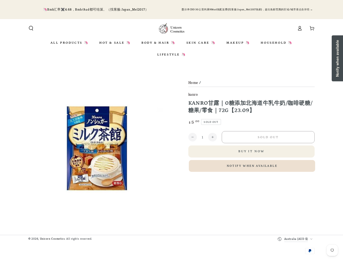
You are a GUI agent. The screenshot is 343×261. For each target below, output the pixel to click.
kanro (193, 94)
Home (193, 82)
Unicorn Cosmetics (52, 238)
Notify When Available (252, 166)
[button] (31, 28)
